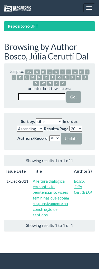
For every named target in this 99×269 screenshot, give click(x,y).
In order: (70, 121)
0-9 (29, 71)
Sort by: (28, 121)
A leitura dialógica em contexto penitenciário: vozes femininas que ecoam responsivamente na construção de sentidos (51, 198)
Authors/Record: (33, 138)
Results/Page (56, 128)
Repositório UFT (23, 26)
